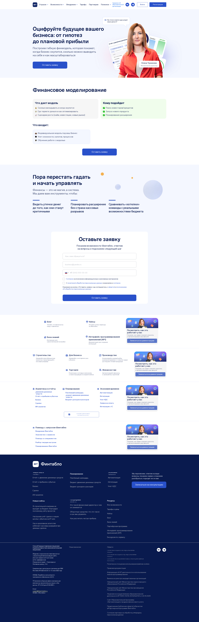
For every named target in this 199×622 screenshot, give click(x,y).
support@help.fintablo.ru (40, 591)
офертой (111, 287)
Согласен (69, 279)
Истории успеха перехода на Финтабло (97, 325)
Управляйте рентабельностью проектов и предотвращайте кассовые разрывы (45, 360)
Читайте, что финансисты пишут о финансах (55, 325)
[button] (50, 65)
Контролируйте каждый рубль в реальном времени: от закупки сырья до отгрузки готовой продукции (115, 360)
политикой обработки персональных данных (85, 283)
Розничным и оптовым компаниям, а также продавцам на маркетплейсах (81, 373)
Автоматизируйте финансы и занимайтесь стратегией (111, 373)
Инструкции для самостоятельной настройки (56, 341)
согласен (117, 283)
